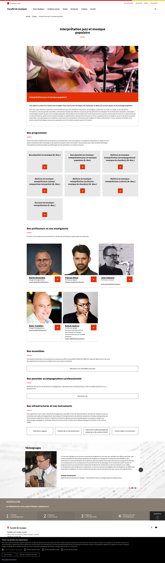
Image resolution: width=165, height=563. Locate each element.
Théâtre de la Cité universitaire (68, 431)
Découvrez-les (83, 396)
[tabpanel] (82, 469)
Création (84, 9)
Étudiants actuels (53, 9)
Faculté (92, 9)
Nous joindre (154, 3)
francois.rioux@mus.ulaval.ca (74, 282)
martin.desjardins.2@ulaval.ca (38, 282)
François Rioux (71, 277)
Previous (24, 470)
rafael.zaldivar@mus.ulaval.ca (74, 339)
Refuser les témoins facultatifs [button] (28, 554)
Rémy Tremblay (36, 325)
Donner (146, 3)
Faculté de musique (17, 8)
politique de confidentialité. (70, 546)
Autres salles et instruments (125, 431)
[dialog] (82, 550)
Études (65, 9)
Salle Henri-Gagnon (40, 431)
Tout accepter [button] (8, 554)
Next (141, 470)
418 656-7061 (17, 537)
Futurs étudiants (38, 9)
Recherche (74, 9)
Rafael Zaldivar (72, 325)
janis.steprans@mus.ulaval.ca (110, 284)
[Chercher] (155, 9)
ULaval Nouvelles (128, 3)
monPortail (139, 3)
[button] (9, 560)
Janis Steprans (107, 277)
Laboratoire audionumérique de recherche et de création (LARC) (96, 431)
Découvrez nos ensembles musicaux (82, 368)
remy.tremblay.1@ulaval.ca (37, 330)
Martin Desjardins (37, 277)
